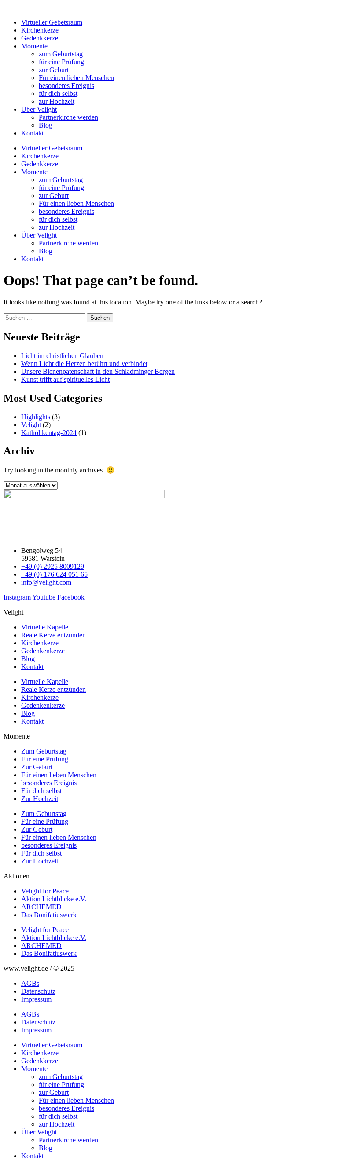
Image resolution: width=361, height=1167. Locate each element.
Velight (31, 424)
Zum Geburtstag (43, 751)
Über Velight (39, 109)
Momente (34, 46)
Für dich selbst (41, 790)
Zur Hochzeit (39, 798)
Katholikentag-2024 (49, 432)
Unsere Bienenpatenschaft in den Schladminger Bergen (98, 371)
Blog (45, 125)
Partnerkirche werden (68, 117)
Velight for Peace (45, 891)
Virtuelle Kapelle (44, 627)
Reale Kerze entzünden (53, 635)
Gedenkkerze (39, 38)
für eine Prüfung (61, 62)
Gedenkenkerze (43, 651)
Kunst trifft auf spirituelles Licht (65, 379)
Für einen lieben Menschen (76, 77)
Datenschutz (38, 991)
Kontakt (32, 133)
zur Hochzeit (56, 101)
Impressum (36, 999)
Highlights (35, 417)
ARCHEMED (41, 907)
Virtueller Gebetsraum (51, 22)
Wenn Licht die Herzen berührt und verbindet (84, 363)
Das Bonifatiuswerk (49, 914)
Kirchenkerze (40, 30)
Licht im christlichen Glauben (62, 355)
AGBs (30, 983)
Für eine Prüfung (44, 759)
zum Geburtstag (61, 54)
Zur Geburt (36, 767)
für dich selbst (58, 93)
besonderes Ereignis (66, 85)
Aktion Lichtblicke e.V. (53, 899)
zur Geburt (54, 69)
